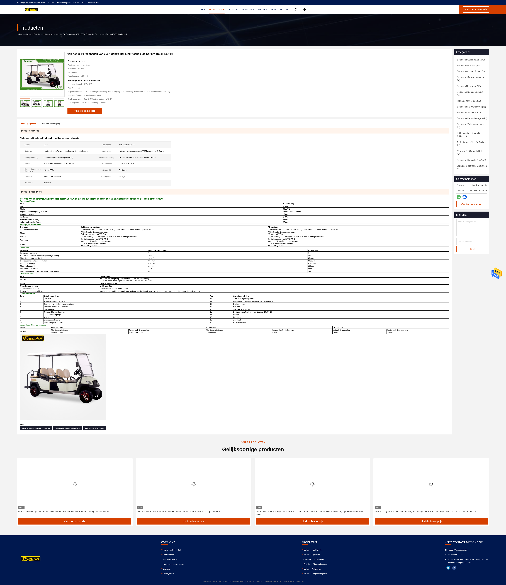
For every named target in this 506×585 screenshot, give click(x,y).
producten (27, 34)
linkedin (448, 568)
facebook (454, 568)
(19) (469, 112)
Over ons (246, 9)
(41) (471, 107)
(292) (470, 60)
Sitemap (166, 569)
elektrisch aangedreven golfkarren (36, 428)
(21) (470, 125)
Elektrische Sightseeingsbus (315, 574)
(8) (471, 160)
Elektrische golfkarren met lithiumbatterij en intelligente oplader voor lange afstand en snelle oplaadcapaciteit (425, 511)
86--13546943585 (91, 3)
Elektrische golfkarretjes (43, 34)
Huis (19, 34)
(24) (471, 118)
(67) (468, 65)
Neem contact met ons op (173, 564)
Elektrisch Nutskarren (312, 569)
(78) (470, 71)
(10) (470, 152)
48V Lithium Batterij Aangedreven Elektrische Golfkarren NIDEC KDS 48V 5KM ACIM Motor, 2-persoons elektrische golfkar (310, 513)
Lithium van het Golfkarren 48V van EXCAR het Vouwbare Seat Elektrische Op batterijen (178, 511)
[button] (21, 489)
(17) (471, 167)
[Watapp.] (458, 197)
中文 (288, 9)
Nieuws (262, 9)
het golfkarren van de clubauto (68, 428)
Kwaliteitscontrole (170, 559)
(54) (469, 93)
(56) (468, 86)
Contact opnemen (471, 204)
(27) (468, 101)
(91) (471, 143)
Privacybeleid (168, 574)
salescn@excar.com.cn (69, 3)
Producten (215, 9)
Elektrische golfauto (311, 555)
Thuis (201, 9)
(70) (470, 78)
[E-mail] (464, 196)
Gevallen (276, 9)
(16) (468, 134)
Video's (232, 9)
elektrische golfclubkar (94, 428)
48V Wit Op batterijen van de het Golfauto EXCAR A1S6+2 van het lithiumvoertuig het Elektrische (63, 511)
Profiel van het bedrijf (172, 550)
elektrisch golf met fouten (313, 559)
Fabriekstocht (168, 555)
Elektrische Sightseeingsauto (315, 564)
